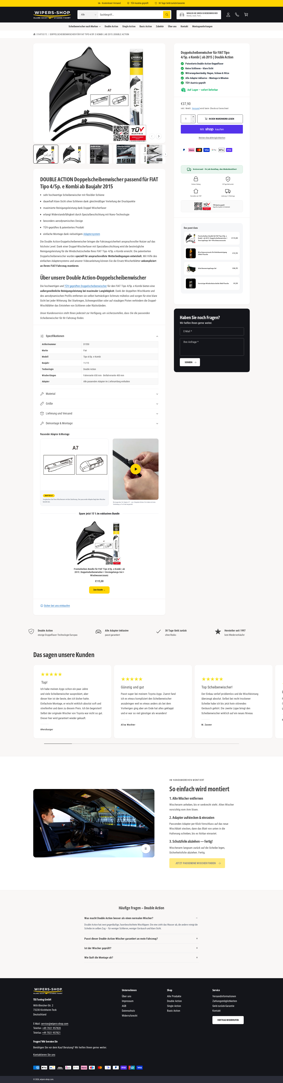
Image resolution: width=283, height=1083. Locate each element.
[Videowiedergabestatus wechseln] (146, 848)
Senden (188, 362)
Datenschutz (128, 1010)
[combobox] (135, 14)
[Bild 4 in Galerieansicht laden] (126, 154)
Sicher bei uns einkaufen (57, 605)
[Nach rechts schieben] (158, 136)
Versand (195, 108)
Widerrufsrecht (129, 1015)
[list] (141, 632)
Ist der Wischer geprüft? (97, 948)
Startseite (41, 34)
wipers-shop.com (46, 1079)
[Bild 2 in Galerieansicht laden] (72, 154)
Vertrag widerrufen (228, 1020)
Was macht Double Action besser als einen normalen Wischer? (118, 918)
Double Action (174, 1001)
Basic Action (173, 1010)
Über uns (126, 996)
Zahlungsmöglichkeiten (224, 1001)
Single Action (174, 1006)
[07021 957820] (237, 14)
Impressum (127, 1001)
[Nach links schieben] (152, 136)
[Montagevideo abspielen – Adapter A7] (136, 469)
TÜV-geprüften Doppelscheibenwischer (85, 286)
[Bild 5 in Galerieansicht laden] (152, 154)
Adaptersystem (91, 234)
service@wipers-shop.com (54, 1023)
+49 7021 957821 (51, 1032)
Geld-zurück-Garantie (223, 1006)
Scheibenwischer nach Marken (83, 26)
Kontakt (216, 1010)
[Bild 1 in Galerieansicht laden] (45, 154)
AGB (124, 1006)
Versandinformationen (224, 996)
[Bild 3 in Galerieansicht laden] (99, 154)
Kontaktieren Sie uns (44, 1054)
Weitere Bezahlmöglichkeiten (212, 138)
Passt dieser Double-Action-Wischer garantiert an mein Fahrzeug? (121, 938)
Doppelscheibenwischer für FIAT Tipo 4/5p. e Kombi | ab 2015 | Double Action (89, 34)
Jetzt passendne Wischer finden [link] (195, 863)
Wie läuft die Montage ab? (98, 957)
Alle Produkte (174, 996)
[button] (199, 14)
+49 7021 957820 (51, 1028)
